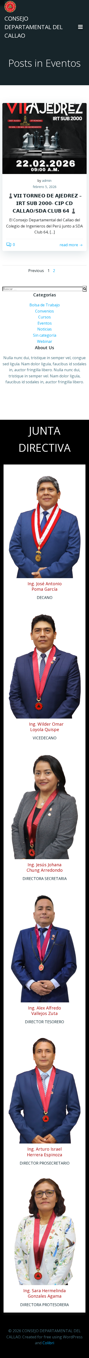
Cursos (44, 317)
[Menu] (80, 27)
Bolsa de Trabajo (44, 305)
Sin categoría (44, 335)
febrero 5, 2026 (44, 186)
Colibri (48, 1342)
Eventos (44, 323)
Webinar (44, 341)
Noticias (44, 329)
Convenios (44, 311)
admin (47, 180)
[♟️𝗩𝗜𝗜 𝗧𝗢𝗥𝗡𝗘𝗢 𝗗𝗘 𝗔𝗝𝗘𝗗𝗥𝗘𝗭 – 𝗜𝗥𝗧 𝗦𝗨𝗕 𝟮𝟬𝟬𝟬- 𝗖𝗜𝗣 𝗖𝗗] (44, 138)
